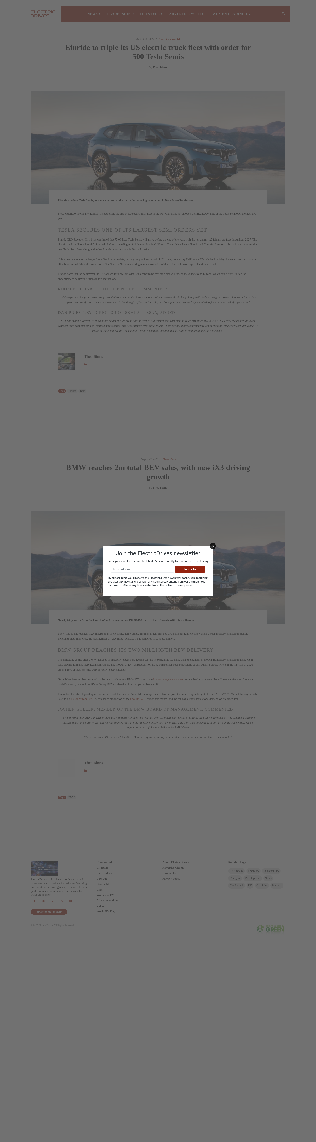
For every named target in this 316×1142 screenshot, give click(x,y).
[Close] (213, 546)
